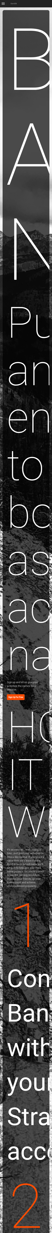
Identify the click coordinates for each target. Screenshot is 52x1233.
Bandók (14, 4)
